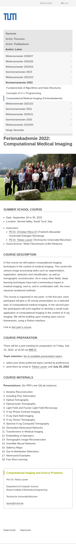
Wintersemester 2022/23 (19, 77)
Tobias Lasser (39, 366)
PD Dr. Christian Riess (21, 231)
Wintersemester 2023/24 (19, 66)
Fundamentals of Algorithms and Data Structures (33, 87)
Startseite (11, 33)
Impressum (25, 530)
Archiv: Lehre (14, 49)
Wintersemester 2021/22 (19, 103)
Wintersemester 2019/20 (19, 124)
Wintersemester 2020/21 (19, 114)
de (62, 3)
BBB (31, 349)
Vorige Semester (15, 130)
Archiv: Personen (15, 38)
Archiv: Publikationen (17, 44)
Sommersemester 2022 (19, 82)
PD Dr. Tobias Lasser (21, 239)
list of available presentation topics (43, 356)
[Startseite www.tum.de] (10, 19)
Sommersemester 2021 (19, 108)
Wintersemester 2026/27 (19, 56)
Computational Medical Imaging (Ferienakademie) (34, 98)
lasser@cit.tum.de (15, 503)
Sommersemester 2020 (19, 119)
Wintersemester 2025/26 (19, 61)
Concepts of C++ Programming (23, 93)
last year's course (21, 327)
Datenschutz (10, 530)
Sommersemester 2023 (19, 71)
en (67, 3)
